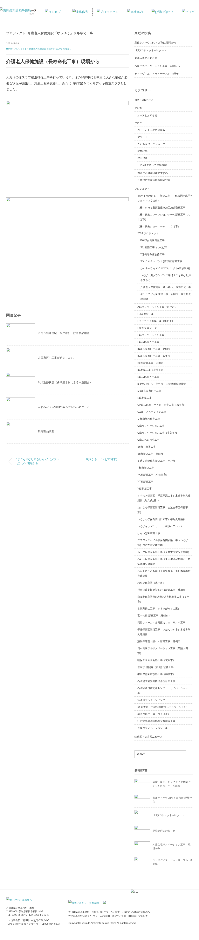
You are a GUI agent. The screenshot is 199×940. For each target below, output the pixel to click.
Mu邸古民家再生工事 (149, 390)
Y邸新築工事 (144, 488)
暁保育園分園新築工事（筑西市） (156, 660)
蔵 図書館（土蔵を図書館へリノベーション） (163, 707)
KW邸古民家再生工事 (152, 240)
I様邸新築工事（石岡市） (151, 362)
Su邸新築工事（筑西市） (151, 453)
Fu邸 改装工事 (145, 313)
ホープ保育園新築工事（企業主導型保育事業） (163, 552)
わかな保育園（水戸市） (151, 582)
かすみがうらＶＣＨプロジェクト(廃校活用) (165, 268)
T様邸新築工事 (145, 467)
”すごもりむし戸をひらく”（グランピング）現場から (37, 461)
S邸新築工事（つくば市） (155, 247)
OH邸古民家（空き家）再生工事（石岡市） (162, 404)
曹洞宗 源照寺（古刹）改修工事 (155, 667)
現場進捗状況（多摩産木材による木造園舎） (65, 382)
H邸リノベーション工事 (150, 334)
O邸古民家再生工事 (148, 439)
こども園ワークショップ (151, 144)
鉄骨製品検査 (46, 431)
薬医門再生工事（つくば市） (153, 714)
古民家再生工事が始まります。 (57, 357)
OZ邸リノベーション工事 (151, 411)
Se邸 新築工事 (146, 446)
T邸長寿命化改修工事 (152, 254)
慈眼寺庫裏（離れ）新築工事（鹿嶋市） (160, 641)
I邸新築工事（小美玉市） (151, 369)
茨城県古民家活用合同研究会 (153, 180)
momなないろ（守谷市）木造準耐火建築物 (161, 383)
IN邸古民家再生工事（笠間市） (155, 348)
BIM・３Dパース (144, 99)
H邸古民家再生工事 (148, 341)
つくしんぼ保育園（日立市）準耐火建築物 (161, 519)
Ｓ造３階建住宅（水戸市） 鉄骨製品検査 (64, 333)
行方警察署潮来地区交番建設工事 (156, 721)
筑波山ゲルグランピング (151, 700)
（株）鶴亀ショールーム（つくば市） (158, 226)
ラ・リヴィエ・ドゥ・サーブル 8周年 (156, 73)
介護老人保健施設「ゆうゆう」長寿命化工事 (60, 33)
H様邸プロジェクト (148, 327)
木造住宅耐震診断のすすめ (152, 173)
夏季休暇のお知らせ (145, 58)
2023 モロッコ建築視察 (153, 165)
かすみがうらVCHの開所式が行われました (64, 407)
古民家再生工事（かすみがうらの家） (158, 608)
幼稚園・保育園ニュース (148, 736)
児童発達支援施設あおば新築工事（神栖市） (162, 589)
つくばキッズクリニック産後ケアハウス (160, 526)
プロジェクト (16, 33)
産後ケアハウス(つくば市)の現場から (155, 42)
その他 (138, 107)
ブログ (138, 123)
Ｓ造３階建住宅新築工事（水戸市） (157, 460)
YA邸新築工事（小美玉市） (152, 474)
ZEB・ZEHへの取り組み (151, 130)
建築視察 (142, 158)
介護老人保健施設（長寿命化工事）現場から (50, 49)
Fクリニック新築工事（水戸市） (155, 320)
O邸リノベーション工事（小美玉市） (158, 432)
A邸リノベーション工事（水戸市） (157, 307)
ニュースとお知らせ (145, 115)
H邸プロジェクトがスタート (150, 50)
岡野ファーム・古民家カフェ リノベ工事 (161, 622)
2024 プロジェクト (148, 233)
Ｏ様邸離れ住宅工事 (148, 418)
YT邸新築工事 (145, 481)
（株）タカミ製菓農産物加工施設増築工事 (161, 207)
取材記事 (142, 151)
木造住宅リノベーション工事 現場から (157, 65)
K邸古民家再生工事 (148, 376)
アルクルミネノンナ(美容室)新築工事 (161, 261)
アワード (142, 137)
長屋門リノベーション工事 (152, 727)
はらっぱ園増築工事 (148, 533)
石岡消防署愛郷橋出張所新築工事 (156, 681)
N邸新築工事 (144, 397)
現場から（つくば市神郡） (102, 459)
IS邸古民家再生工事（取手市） (155, 355)
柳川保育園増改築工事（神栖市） (156, 674)
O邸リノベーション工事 (151, 425)
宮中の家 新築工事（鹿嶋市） (154, 615)
